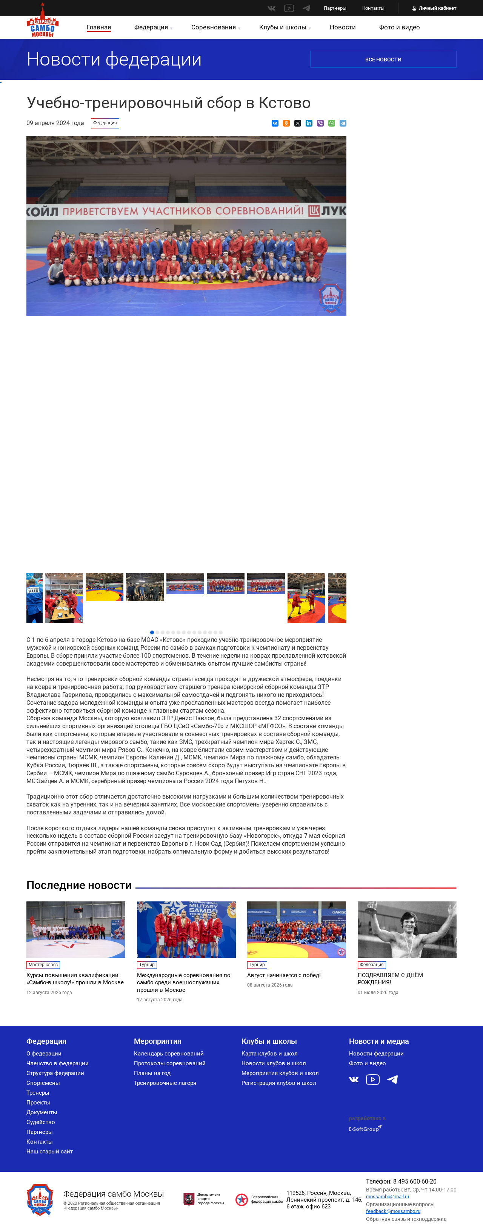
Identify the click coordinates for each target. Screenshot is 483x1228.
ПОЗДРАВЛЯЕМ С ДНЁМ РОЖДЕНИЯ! (390, 979)
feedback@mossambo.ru (393, 1211)
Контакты (373, 8)
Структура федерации (55, 1073)
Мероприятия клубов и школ (280, 1073)
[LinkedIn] (309, 123)
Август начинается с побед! (284, 975)
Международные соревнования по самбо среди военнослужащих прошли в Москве (184, 982)
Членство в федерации (57, 1063)
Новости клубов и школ (274, 1063)
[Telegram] (343, 123)
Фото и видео (399, 27)
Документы (41, 1112)
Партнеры (335, 8)
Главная (99, 27)
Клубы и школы (282, 27)
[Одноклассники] (286, 123)
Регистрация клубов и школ (279, 1083)
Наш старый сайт (49, 1151)
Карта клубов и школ (270, 1053)
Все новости (383, 60)
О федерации (44, 1053)
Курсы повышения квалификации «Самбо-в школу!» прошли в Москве (75, 979)
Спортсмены (43, 1083)
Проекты (38, 1102)
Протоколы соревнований (170, 1063)
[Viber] (320, 123)
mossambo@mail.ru (387, 1196)
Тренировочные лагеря (165, 1083)
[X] (297, 123)
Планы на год (152, 1073)
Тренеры (37, 1092)
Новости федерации (376, 1053)
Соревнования (213, 27)
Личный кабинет (438, 8)
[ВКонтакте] (275, 123)
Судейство (40, 1122)
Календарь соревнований (169, 1053)
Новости (343, 27)
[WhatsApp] (331, 123)
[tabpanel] (186, 581)
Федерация (151, 27)
